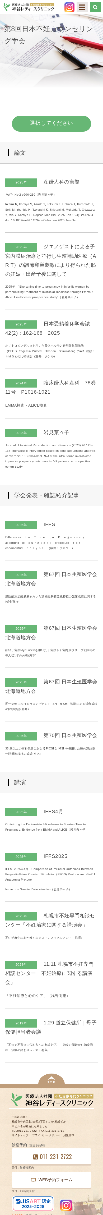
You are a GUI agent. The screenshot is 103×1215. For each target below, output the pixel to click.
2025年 (21, 182)
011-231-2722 (56, 1156)
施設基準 (68, 1135)
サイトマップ (20, 1135)
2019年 (21, 1023)
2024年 (21, 383)
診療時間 (25, 1167)
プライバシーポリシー (46, 1135)
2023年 (21, 433)
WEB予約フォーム (55, 1179)
